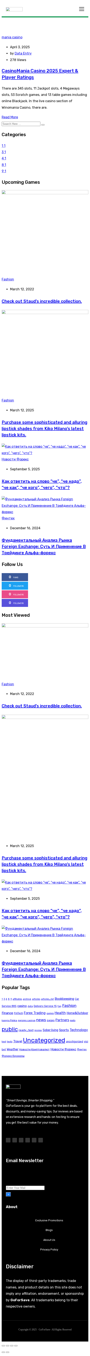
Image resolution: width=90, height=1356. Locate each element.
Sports (64, 1030)
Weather (12, 1049)
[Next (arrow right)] (7, 1352)
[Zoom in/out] (3, 1345)
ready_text (26, 1030)
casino (22, 1006)
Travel (17, 1041)
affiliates (17, 999)
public (10, 1029)
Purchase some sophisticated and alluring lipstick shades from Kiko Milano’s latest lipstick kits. (44, 428)
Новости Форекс (15, 459)
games (50, 1013)
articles (36, 999)
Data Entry (23, 53)
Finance (7, 1013)
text (4, 1041)
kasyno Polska (9, 1020)
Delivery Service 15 (45, 1006)
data (30, 1006)
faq (59, 1006)
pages (51, 1020)
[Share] (11, 1345)
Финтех (8, 518)
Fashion (8, 279)
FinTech (18, 1013)
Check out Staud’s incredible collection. (42, 301)
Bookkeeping (64, 999)
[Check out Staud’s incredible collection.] (45, 193)
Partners (62, 1020)
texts (9, 1041)
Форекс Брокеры (13, 1055)
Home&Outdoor (77, 1013)
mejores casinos (26, 1020)
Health (60, 1013)
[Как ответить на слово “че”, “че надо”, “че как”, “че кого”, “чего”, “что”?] (45, 453)
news (41, 1019)
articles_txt (47, 999)
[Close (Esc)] (16, 1345)
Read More (10, 117)
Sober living (50, 1030)
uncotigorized (74, 1041)
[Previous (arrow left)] (3, 1352)
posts (72, 1020)
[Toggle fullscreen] (7, 1345)
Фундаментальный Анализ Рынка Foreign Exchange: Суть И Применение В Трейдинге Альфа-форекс (44, 546)
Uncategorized (44, 1040)
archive (27, 999)
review (38, 1030)
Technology (79, 1030)
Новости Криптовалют (34, 1049)
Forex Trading (35, 1013)
